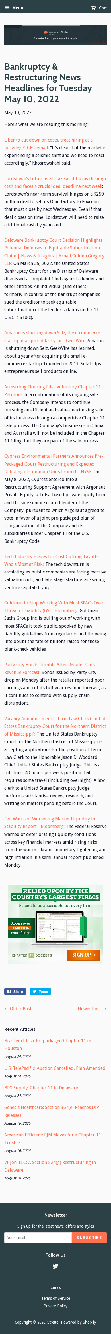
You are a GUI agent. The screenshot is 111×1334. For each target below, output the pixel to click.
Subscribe (89, 1237)
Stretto (53, 1322)
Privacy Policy (55, 1306)
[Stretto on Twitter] (55, 1267)
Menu (17, 7)
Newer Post (89, 1008)
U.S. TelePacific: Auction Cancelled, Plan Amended (55, 1068)
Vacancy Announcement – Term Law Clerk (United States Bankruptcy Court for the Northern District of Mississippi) (55, 726)
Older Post (21, 1008)
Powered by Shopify (78, 1322)
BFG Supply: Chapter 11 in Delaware (41, 1088)
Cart (102, 7)
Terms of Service (55, 1298)
